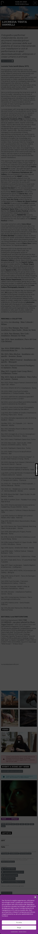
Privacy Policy (22, 931)
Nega (19, 927)
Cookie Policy (14, 931)
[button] (35, 897)
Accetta (19, 922)
